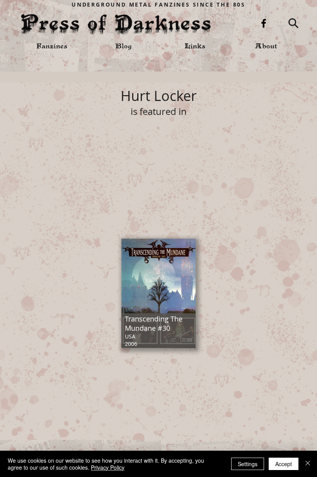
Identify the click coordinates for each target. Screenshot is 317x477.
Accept (283, 464)
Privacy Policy (107, 467)
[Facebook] (263, 23)
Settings (247, 464)
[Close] (307, 464)
